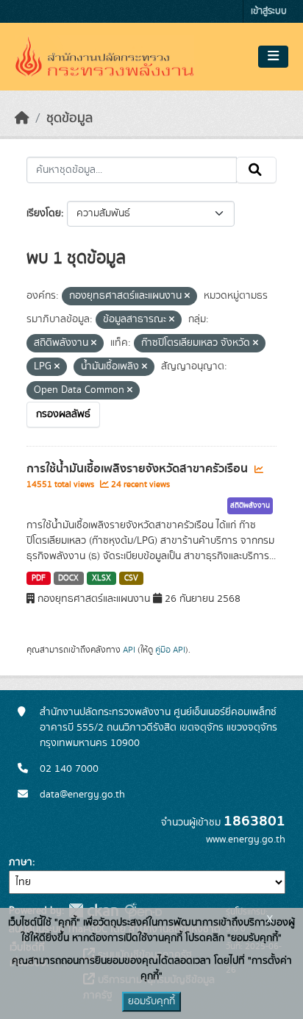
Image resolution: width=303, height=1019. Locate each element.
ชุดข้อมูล (69, 118)
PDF (39, 578)
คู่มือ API (170, 649)
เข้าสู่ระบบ (269, 11)
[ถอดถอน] (187, 296)
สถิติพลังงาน (250, 505)
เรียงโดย (43, 213)
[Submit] (256, 170)
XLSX (101, 578)
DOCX (68, 578)
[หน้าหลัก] (22, 118)
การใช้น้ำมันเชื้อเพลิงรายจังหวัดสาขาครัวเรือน (138, 468)
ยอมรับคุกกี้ (151, 1001)
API (129, 649)
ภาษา (20, 862)
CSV (131, 578)
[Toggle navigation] (273, 57)
